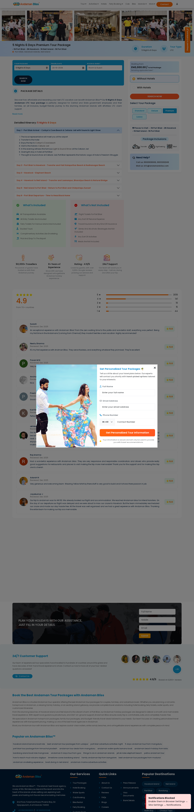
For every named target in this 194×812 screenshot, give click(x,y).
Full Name (107, 386)
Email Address (110, 400)
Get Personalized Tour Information (127, 432)
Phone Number (110, 415)
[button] (155, 367)
